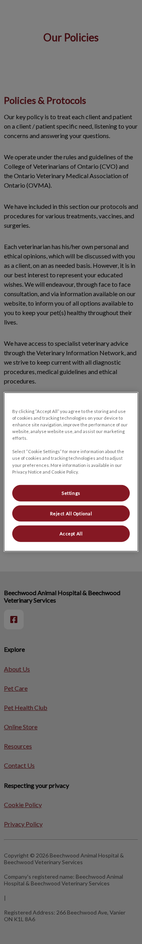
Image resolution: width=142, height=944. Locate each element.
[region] (71, 472)
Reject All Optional (71, 513)
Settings (71, 492)
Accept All (71, 533)
